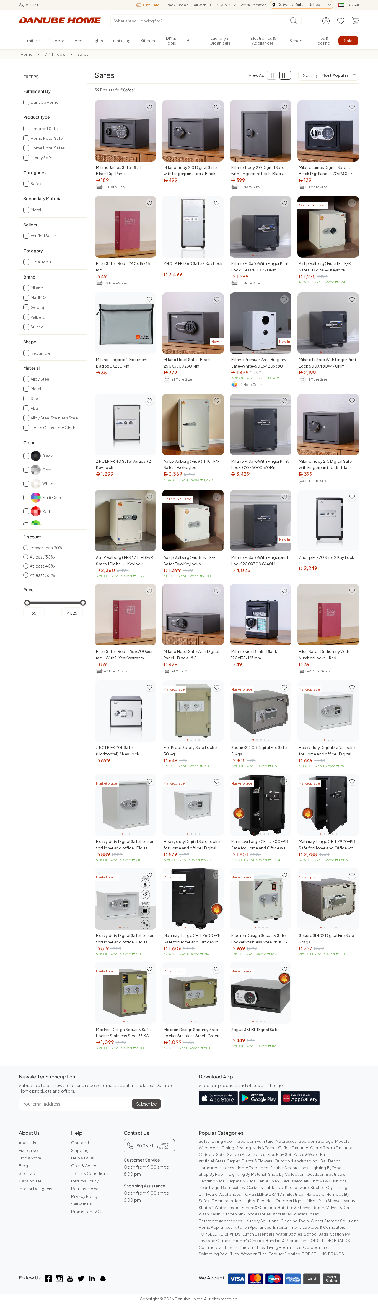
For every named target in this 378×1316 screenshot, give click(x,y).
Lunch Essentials (258, 1234)
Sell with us (201, 5)
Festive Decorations (289, 1167)
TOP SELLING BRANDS (264, 1194)
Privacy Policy (84, 1196)
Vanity (349, 1200)
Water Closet (306, 1214)
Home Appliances (216, 1227)
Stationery (340, 1234)
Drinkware (208, 1194)
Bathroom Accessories (220, 1220)
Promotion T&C (86, 1211)
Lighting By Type (325, 1167)
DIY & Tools (54, 54)
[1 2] (125, 520)
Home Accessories (216, 1167)
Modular (343, 1141)
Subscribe (146, 1103)
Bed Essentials (295, 1181)
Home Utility (337, 1194)
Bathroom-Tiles (250, 1247)
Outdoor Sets (212, 1154)
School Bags (316, 1234)
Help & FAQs (82, 1158)
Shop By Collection (286, 1174)
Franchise (28, 1150)
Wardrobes (209, 1147)
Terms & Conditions (89, 1173)
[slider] (27, 603)
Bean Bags (209, 1187)
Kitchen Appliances (252, 1227)
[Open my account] (326, 20)
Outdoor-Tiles (316, 1247)
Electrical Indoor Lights (233, 1200)
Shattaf (206, 1207)
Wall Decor (330, 1161)
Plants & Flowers (257, 1161)
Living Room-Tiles (284, 1247)
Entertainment (287, 1227)
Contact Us (82, 1142)
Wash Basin (210, 1214)
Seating (243, 1147)
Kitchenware (297, 1187)
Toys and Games (215, 1240)
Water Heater (227, 1207)
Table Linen (268, 1181)
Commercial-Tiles (216, 1247)
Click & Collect (85, 1165)
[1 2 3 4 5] (125, 131)
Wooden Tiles (254, 1253)
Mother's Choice (248, 1240)
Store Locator (252, 5)
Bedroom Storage (316, 1141)
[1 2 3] (193, 424)
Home (26, 54)
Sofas (204, 1141)
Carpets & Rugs (241, 1181)
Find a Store (30, 1158)
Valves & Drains (340, 1207)
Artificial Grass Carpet (219, 1161)
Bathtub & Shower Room (301, 1207)
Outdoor (315, 1174)
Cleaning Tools (295, 1220)
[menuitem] (31, 40)
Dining (228, 1147)
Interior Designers (36, 1188)
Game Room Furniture (331, 1147)
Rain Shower (330, 1200)
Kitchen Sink (233, 1214)
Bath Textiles (233, 1187)
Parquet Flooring (284, 1253)
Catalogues (30, 1181)
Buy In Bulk (226, 5)
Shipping (80, 1150)
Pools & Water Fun (310, 1154)
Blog (23, 1165)
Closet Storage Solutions (335, 1220)
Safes (82, 54)
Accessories (259, 1214)
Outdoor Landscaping (295, 1161)
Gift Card (151, 5)
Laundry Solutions (261, 1220)
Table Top (274, 1187)
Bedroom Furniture (255, 1141)
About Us (27, 1142)
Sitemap (27, 1173)
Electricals (335, 1174)
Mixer (312, 1200)
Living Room (224, 1141)
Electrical (295, 1194)
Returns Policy (85, 1181)
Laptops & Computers (324, 1227)
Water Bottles (289, 1234)
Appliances (230, 1194)
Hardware (315, 1194)
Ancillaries (282, 1214)
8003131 (34, 5)
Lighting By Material (247, 1174)
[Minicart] (355, 20)
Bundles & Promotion (285, 1240)
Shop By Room (213, 1174)
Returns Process (86, 1188)
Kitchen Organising (329, 1187)
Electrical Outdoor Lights (281, 1200)
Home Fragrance (252, 1167)
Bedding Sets (211, 1181)
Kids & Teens (264, 1147)
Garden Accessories (246, 1154)
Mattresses (286, 1141)
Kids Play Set (279, 1154)
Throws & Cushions (329, 1181)
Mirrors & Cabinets (258, 1207)
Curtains (255, 1187)
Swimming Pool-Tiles (219, 1253)
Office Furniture (293, 1147)
